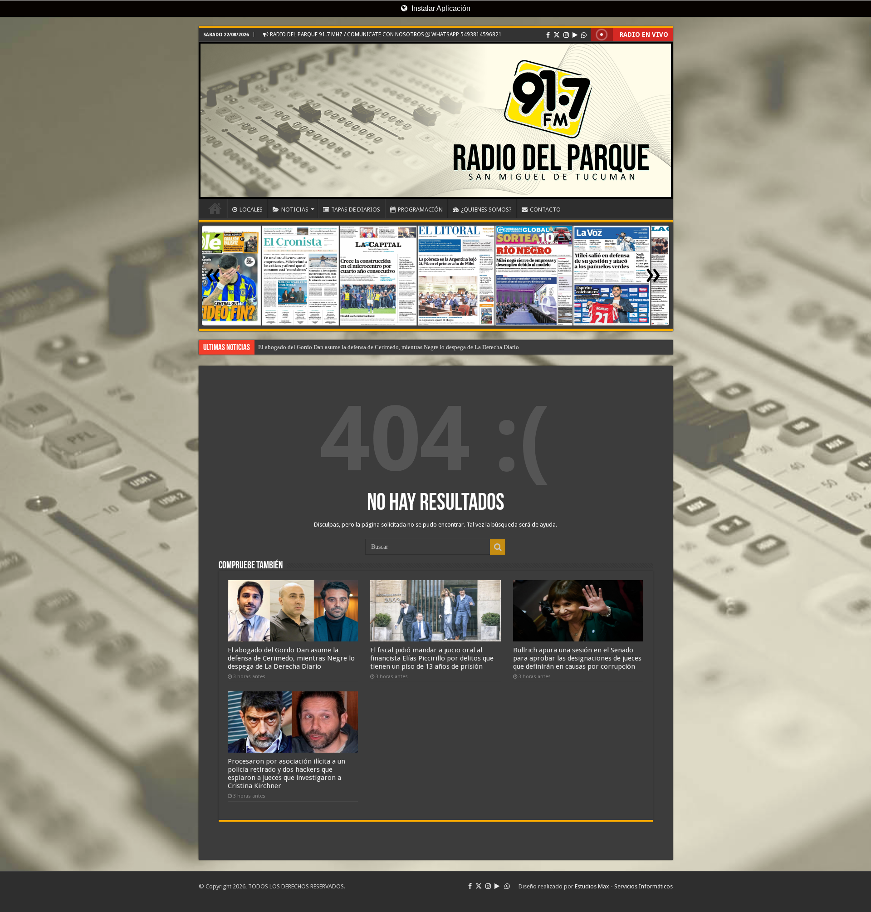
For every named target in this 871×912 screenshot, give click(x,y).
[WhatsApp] (583, 35)
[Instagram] (566, 35)
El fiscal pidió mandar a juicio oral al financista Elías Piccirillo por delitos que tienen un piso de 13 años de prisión (432, 658)
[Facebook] (548, 35)
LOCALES (251, 209)
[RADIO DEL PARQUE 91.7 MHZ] (436, 120)
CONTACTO (545, 209)
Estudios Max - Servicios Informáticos (624, 886)
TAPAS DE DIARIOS (355, 209)
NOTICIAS (294, 209)
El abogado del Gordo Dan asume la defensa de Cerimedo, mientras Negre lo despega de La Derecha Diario (291, 658)
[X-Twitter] (557, 35)
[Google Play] (575, 35)
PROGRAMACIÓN (420, 209)
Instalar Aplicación (440, 8)
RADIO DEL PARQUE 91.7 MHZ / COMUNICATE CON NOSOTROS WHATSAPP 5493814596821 (385, 34)
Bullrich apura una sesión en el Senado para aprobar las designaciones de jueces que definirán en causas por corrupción (577, 658)
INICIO (215, 208)
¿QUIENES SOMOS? (486, 209)
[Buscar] (497, 547)
